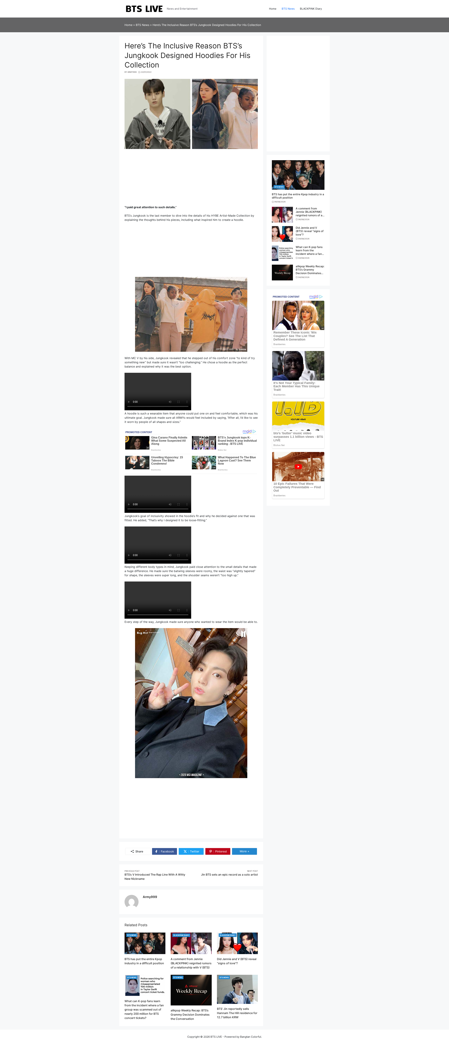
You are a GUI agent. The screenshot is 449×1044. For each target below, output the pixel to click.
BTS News (131, 935)
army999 (150, 897)
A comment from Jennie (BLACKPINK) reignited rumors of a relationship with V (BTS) (191, 963)
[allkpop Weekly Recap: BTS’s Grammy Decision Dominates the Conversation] (191, 990)
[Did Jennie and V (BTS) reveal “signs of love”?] (237, 943)
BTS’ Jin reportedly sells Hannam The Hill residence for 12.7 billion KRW (237, 1013)
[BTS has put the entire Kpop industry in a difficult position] (145, 943)
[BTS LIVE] (144, 8)
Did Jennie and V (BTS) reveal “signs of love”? (310, 231)
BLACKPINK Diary (181, 935)
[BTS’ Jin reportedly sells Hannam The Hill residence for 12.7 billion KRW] (237, 989)
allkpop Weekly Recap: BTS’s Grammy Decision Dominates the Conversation (190, 1015)
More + (248, 851)
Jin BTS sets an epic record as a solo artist (229, 874)
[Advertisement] (191, 178)
